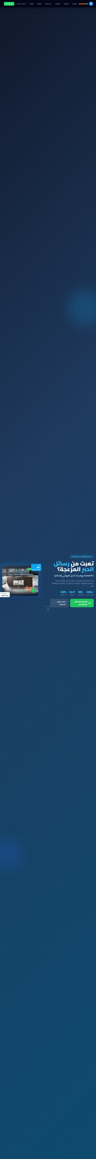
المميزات (66, 4)
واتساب (8, 4)
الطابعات (57, 4)
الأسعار (39, 4)
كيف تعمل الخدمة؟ (61, 603)
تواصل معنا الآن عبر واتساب (80, 603)
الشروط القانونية (21, 4)
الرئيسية (74, 4)
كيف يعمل (48, 4)
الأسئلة (31, 4)
